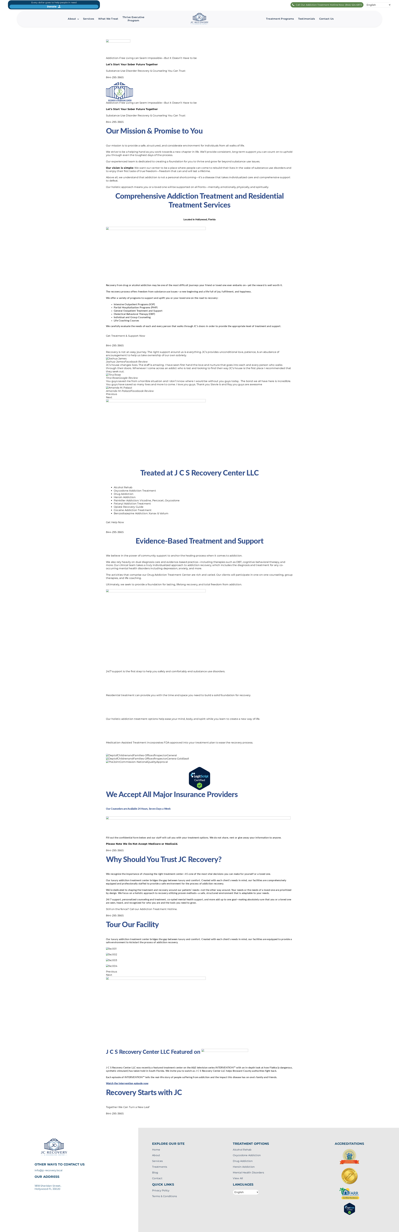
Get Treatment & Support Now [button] (125, 335)
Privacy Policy (160, 1190)
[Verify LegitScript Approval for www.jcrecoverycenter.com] (349, 1204)
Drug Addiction (242, 1161)
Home (156, 1149)
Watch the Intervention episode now (127, 1083)
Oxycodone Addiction (247, 1155)
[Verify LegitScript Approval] (199, 768)
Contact (157, 1178)
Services (157, 1161)
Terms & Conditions (164, 1196)
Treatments (159, 1166)
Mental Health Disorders (248, 1172)
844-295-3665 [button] (115, 77)
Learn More (113, 677)
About (156, 1155)
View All (238, 1178)
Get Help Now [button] (115, 522)
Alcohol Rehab (242, 1149)
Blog (155, 1172)
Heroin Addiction (244, 1166)
